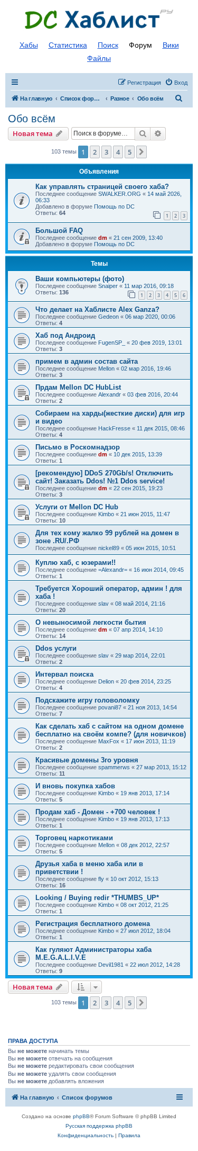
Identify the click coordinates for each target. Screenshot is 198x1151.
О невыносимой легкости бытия (90, 622)
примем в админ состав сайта (86, 361)
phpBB (81, 1116)
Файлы (99, 58)
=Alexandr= (112, 569)
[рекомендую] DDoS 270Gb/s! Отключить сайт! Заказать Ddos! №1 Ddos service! (104, 477)
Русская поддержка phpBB (99, 1126)
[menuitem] (176, 82)
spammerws (114, 767)
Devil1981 (111, 964)
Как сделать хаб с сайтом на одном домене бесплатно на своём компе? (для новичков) (110, 730)
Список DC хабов (99, 19)
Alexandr (109, 394)
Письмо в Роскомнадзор (77, 447)
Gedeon (108, 316)
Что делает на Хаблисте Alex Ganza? (97, 309)
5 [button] (129, 152)
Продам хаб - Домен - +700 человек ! (97, 812)
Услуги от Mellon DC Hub (76, 507)
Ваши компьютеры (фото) (79, 279)
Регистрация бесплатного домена (92, 924)
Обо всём (31, 118)
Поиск (108, 45)
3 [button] (106, 152)
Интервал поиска (64, 674)
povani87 (109, 707)
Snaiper (108, 286)
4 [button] (118, 152)
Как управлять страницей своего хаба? (102, 187)
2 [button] (95, 152)
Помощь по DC (114, 206)
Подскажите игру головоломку (87, 700)
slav (103, 603)
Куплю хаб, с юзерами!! (75, 562)
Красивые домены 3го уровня (86, 760)
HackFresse (114, 428)
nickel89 (108, 548)
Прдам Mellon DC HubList (78, 387)
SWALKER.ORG (119, 194)
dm (102, 238)
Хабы (29, 45)
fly (101, 879)
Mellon (106, 368)
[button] (141, 152)
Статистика (68, 45)
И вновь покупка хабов (75, 786)
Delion (106, 681)
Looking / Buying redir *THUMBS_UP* (97, 898)
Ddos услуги (56, 648)
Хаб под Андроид (65, 335)
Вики (171, 45)
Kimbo (106, 514)
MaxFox (108, 741)
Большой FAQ (59, 231)
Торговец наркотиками (74, 838)
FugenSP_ (111, 342)
